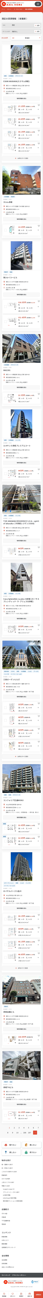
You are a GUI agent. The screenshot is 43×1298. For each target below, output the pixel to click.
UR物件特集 (6, 1195)
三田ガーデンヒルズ (11, 679)
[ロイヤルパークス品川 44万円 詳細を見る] (21, 932)
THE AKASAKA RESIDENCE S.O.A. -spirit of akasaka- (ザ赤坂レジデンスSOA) (21, 522)
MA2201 (6, 370)
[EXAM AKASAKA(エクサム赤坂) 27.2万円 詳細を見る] (21, 109)
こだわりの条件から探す (9, 1172)
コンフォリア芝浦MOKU (13, 800)
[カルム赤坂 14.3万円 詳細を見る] (21, 230)
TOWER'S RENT (8, 1189)
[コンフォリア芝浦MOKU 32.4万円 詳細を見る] (21, 828)
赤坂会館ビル (8, 1012)
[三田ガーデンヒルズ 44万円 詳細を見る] (21, 733)
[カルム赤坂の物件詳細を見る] (21, 180)
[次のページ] (35, 1133)
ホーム (3, 9)
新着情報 (4, 1237)
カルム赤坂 (8, 202)
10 (17, 1133)
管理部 (4, 1224)
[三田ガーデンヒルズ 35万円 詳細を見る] (21, 707)
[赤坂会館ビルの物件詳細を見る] (21, 990)
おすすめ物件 (6, 1179)
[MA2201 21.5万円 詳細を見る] (21, 398)
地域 (4, 25)
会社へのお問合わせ (8, 1267)
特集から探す (6, 1186)
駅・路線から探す (7, 1164)
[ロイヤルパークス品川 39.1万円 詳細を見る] (21, 919)
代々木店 (4, 1214)
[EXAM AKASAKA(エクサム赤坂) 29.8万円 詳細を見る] (21, 122)
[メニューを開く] (38, 4)
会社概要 (4, 1260)
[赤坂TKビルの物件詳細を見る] (21, 1065)
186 (24, 1133)
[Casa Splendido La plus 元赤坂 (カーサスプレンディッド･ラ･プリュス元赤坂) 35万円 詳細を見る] (21, 629)
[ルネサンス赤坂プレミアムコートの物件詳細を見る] (21, 423)
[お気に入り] (39, 105)
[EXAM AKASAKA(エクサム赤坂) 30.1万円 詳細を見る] (21, 135)
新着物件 (4, 1175)
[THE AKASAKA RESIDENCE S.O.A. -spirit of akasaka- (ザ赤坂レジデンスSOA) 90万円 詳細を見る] (21, 551)
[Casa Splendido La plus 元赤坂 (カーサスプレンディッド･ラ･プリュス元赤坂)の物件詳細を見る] (21, 577)
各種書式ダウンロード (9, 1247)
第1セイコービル (10, 277)
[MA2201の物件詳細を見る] (21, 348)
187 (29, 1133)
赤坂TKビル (8, 1087)
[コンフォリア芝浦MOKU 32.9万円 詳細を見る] (21, 841)
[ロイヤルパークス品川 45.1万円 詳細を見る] (21, 945)
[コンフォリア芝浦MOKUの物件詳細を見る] (21, 778)
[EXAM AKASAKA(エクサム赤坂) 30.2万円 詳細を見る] (21, 147)
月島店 (4, 1217)
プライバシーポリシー (19, 1275)
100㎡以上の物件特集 (9, 1198)
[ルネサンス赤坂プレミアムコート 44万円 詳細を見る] (21, 473)
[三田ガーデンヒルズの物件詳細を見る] (21, 655)
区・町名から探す (18, 9)
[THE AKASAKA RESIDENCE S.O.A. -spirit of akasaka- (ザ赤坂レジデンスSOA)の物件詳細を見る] (21, 499)
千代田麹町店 (6, 1221)
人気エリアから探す (8, 1182)
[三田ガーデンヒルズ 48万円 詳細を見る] (21, 746)
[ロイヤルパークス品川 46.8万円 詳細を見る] (21, 957)
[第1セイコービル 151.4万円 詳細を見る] (21, 322)
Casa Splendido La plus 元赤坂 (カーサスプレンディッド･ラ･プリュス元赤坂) (21, 600)
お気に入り (5, 1240)
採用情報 (4, 1263)
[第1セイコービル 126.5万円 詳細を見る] (21, 307)
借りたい (9, 9)
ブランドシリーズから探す (11, 1192)
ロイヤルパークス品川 (12, 891)
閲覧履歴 (4, 1244)
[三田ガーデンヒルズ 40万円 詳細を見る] (21, 720)
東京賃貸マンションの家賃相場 (12, 1201)
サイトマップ (6, 1275)
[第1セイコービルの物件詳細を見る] (21, 255)
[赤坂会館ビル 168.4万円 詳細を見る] (21, 1040)
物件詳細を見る (21, 98)
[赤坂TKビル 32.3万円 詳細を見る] (21, 1115)
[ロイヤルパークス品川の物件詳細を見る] (21, 866)
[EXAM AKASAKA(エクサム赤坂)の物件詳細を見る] (21, 59)
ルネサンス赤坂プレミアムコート (17, 445)
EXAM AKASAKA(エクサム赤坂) (16, 81)
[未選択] (5, 109)
